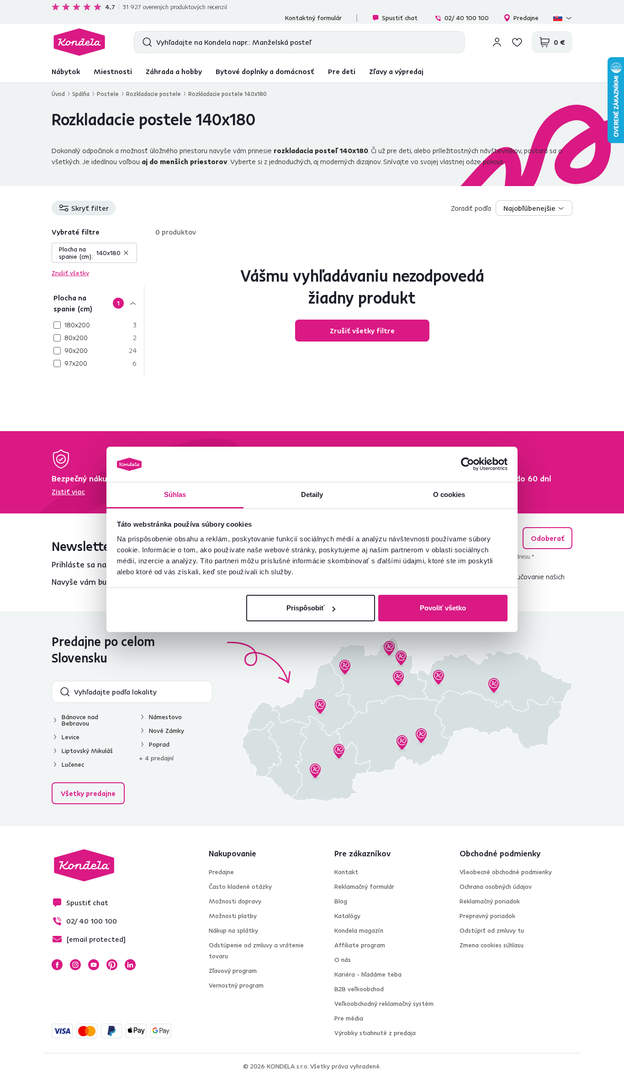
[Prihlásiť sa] (497, 42)
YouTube (93, 964)
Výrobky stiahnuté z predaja (375, 1033)
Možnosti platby (233, 916)
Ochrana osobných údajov (496, 886)
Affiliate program (359, 945)
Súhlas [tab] (175, 494)
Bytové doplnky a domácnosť (265, 71)
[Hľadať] (145, 42)
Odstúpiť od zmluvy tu (492, 930)
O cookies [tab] (449, 494)
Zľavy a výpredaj (396, 71)
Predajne (526, 17)
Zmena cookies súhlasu (492, 945)
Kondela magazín (358, 930)
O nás (342, 960)
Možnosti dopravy (235, 901)
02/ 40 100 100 (466, 17)
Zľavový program (233, 971)
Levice (70, 737)
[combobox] (534, 208)
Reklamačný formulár (364, 886)
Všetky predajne (88, 793)
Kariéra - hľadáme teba (368, 974)
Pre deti (341, 71)
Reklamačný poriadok (490, 901)
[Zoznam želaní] (517, 42)
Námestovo (165, 717)
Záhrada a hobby (174, 71)
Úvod (58, 93)
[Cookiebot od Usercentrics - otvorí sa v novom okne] (468, 464)
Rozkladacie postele (153, 93)
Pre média (348, 1018)
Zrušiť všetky (70, 273)
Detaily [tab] (312, 494)
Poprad (159, 744)
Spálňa (81, 93)
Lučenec (73, 764)
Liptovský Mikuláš (87, 751)
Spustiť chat (400, 17)
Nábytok (66, 71)
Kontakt (346, 872)
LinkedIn (130, 964)
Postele (108, 93)
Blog (340, 901)
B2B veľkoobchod (359, 989)
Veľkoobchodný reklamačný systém (384, 1003)
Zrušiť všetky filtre (362, 330)
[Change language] (562, 17)
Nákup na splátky (233, 930)
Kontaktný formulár (313, 17)
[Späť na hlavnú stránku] (79, 42)
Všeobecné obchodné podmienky (506, 872)
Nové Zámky (166, 730)
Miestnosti (113, 71)
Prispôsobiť (305, 608)
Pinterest (111, 964)
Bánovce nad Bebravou (80, 720)
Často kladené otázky (240, 886)
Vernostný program (236, 985)
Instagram (75, 964)
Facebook (57, 964)
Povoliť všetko (443, 608)
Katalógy (347, 916)
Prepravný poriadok (487, 916)
